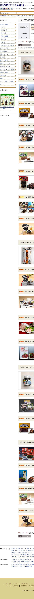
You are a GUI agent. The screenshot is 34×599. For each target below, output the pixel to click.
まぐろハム (28, 317)
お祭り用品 (15, 556)
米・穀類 (28, 550)
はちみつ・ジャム (27, 552)
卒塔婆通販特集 (27, 566)
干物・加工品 (24, 15)
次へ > (29, 45)
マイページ (16, 583)
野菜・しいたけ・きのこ (18, 550)
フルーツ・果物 (25, 548)
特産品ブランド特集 (17, 566)
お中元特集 (26, 564)
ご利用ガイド (15, 559)
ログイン (28, 5)
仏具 (19, 556)
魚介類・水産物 (15, 15)
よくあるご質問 (16, 561)
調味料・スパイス (16, 552)
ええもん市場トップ (4, 15)
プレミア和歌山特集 (17, 564)
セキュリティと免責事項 (12, 586)
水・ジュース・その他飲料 (19, 554)
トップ (5, 583)
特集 (10, 583)
